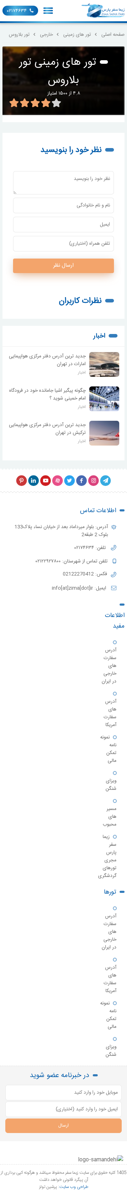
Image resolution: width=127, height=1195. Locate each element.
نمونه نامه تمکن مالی (108, 749)
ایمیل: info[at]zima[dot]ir (80, 588)
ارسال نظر (63, 265)
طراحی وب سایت (73, 1186)
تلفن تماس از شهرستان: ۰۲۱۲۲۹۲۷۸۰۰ (72, 561)
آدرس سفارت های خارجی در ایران (109, 665)
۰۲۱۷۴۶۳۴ (17, 11)
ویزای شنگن (110, 785)
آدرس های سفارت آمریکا (110, 713)
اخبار (99, 336)
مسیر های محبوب (109, 816)
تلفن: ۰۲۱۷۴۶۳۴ (90, 548)
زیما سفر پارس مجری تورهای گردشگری (107, 856)
